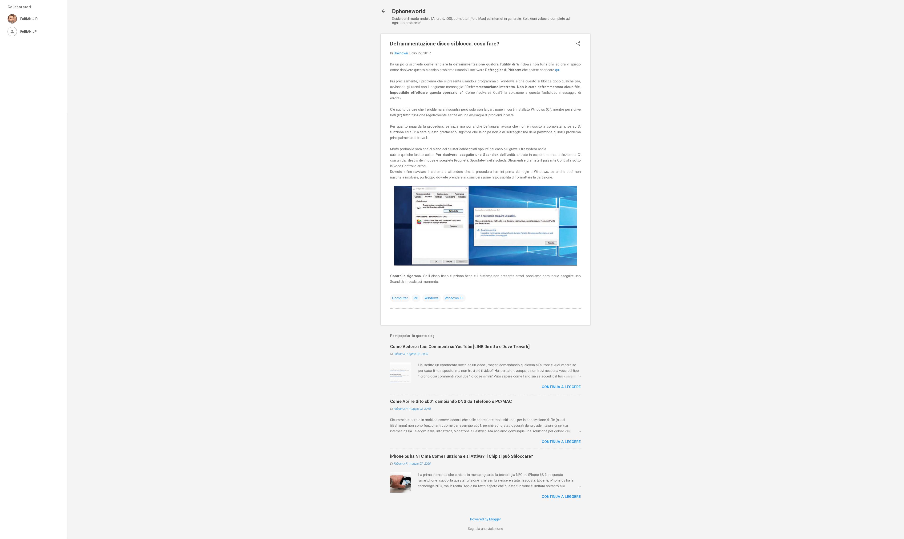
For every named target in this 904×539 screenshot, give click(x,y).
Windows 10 (454, 298)
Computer (400, 298)
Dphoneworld (409, 11)
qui (557, 70)
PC (416, 298)
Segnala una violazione (485, 529)
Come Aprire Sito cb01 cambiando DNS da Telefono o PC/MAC (451, 401)
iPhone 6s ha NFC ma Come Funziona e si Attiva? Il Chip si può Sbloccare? (461, 456)
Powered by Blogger (485, 519)
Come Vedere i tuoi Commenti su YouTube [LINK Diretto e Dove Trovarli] (460, 346)
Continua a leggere (561, 387)
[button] (578, 44)
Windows (431, 298)
